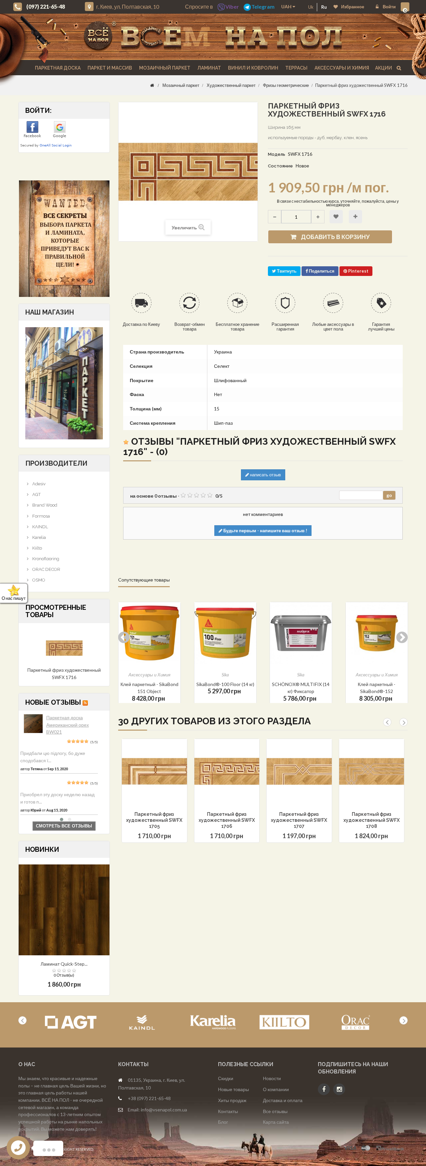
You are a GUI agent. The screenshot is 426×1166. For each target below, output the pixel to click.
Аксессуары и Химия (341, 68)
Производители (56, 463)
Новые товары (233, 1089)
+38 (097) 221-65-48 (149, 1098)
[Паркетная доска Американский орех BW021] (33, 723)
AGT (36, 494)
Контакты (228, 1111)
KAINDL (39, 526)
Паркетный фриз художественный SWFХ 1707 (299, 820)
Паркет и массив (109, 68)
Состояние (280, 165)
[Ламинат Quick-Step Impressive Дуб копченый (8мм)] (64, 909)
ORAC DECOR (45, 569)
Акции (383, 68)
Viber (232, 6)
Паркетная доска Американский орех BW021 (67, 725)
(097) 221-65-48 (45, 6)
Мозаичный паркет (164, 68)
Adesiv (38, 483)
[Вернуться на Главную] (152, 85)
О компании (276, 1089)
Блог (223, 1122)
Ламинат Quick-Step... (64, 964)
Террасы (296, 68)
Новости (272, 1078)
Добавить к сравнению (355, 216)
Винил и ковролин (252, 68)
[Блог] (64, 238)
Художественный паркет (231, 85)
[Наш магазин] (64, 382)
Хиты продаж (232, 1100)
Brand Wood (44, 505)
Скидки (225, 1078)
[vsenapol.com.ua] (213, 37)
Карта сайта (276, 1122)
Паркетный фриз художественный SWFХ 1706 (227, 820)
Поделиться (321, 271)
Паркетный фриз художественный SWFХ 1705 (154, 820)
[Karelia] (213, 1022)
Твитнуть (286, 271)
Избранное (352, 6)
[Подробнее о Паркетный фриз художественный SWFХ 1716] (64, 647)
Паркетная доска (57, 68)
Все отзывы (275, 1111)
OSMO (38, 580)
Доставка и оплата (283, 1100)
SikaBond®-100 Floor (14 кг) (149, 684)
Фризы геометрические (286, 85)
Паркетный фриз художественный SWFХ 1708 (371, 820)
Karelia (38, 537)
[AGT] (71, 1022)
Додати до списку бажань (143, 788)
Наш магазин (49, 312)
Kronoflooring (45, 558)
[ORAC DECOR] (355, 1022)
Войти (389, 6)
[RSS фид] (85, 702)
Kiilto (36, 548)
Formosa (40, 516)
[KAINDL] (142, 1022)
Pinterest (357, 271)
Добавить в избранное (336, 216)
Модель (276, 154)
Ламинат (208, 68)
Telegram (263, 6)
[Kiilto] (284, 1022)
